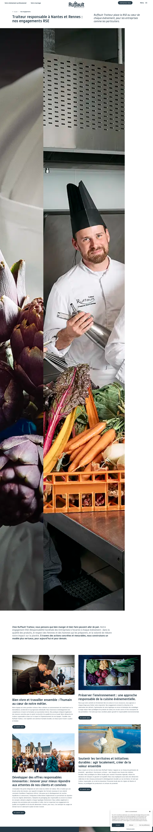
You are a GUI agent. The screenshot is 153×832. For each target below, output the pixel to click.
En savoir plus (19, 727)
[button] (150, 811)
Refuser (131, 825)
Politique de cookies (130, 829)
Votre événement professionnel (15, 3)
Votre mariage (36, 3)
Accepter (118, 825)
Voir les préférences (144, 825)
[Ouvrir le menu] (146, 3)
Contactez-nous (125, 3)
